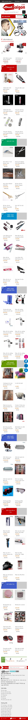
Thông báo (4, 695)
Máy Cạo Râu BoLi (19, 574)
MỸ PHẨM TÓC (10, 584)
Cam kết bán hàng (6, 692)
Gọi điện (5, 718)
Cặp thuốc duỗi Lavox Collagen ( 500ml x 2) (7, 628)
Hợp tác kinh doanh (6, 693)
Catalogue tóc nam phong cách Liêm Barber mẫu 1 (7, 385)
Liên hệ (4, 696)
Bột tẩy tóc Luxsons (20, 604)
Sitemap (4, 698)
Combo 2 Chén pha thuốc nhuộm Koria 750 (20, 407)
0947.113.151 (9, 680)
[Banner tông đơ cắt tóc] (14, 27)
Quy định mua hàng (6, 712)
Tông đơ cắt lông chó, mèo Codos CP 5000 (19, 111)
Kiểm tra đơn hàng (6, 1)
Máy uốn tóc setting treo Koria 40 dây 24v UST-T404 (20, 333)
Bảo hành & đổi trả (6, 711)
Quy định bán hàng (6, 716)
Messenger (23, 718)
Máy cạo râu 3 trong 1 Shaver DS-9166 (8, 554)
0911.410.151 (23, 680)
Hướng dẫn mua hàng (7, 706)
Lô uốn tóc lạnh (19, 383)
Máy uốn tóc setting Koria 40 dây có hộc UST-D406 (20, 355)
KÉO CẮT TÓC (10, 141)
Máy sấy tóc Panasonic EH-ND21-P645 (6, 259)
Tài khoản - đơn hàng (7, 705)
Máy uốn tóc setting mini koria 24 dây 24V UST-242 (8, 333)
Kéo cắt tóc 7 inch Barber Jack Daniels (7, 163)
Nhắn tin (14, 718)
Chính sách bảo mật (6, 699)
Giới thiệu (4, 690)
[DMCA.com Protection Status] (14, 671)
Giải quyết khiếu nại (6, 714)
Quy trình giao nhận (6, 709)
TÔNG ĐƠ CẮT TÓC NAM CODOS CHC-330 (7, 111)
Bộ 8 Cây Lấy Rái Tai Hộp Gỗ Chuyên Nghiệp (8, 428)
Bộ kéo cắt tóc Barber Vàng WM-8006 (7, 207)
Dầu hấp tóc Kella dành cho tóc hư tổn (19, 650)
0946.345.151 (16, 680)
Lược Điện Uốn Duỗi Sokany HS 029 (19, 259)
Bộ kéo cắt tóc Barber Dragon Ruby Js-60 (18, 185)
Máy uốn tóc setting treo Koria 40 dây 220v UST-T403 (8, 355)
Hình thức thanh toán (7, 708)
